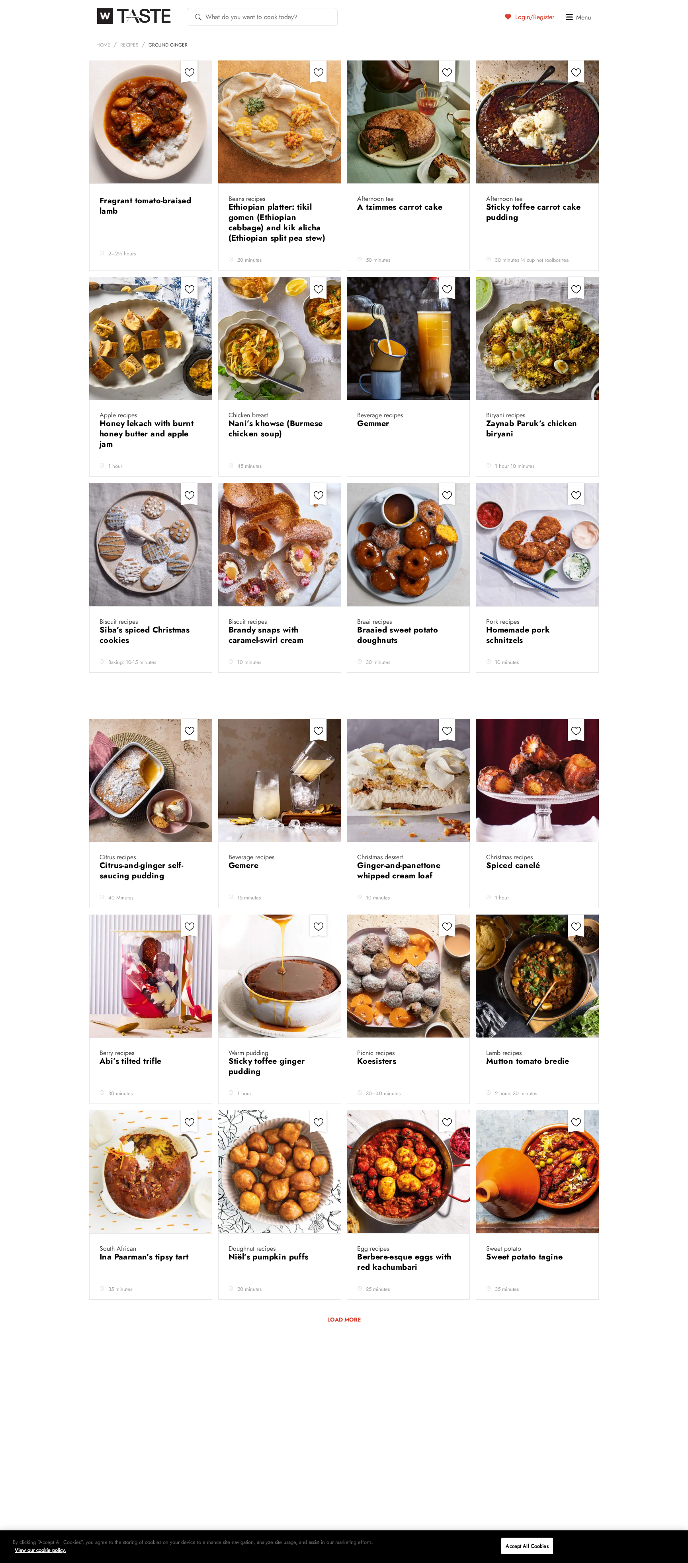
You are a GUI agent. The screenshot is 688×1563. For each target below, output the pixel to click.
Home (103, 45)
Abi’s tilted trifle (132, 1061)
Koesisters (378, 1061)
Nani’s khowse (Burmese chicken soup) (276, 429)
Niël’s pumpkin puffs (270, 1257)
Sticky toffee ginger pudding (267, 1066)
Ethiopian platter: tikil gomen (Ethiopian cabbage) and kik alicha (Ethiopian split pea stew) (278, 222)
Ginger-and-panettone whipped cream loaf (398, 871)
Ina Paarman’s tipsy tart (145, 1257)
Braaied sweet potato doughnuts (397, 635)
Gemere (245, 865)
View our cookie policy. (40, 1549)
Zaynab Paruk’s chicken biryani (531, 429)
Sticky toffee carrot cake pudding (533, 212)
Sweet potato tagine (525, 1257)
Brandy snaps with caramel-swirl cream (267, 635)
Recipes (129, 45)
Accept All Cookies (527, 1546)
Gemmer (374, 423)
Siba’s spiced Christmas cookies (145, 635)
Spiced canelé (514, 865)
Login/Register (533, 17)
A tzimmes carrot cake (401, 207)
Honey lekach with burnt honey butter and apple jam (147, 434)
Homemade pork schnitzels (518, 635)
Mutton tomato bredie (529, 1061)
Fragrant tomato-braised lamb (145, 206)
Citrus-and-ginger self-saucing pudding (141, 871)
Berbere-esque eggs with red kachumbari (404, 1262)
